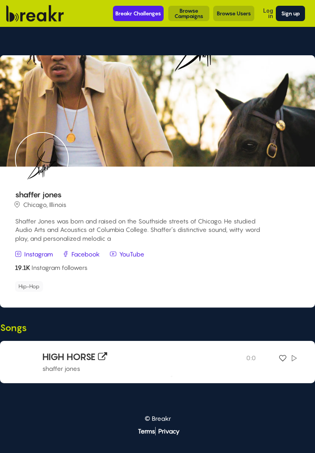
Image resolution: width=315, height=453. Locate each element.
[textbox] (81, 284)
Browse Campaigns (188, 13)
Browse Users (234, 13)
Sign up (290, 13)
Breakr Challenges (138, 13)
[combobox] (156, 286)
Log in (268, 13)
